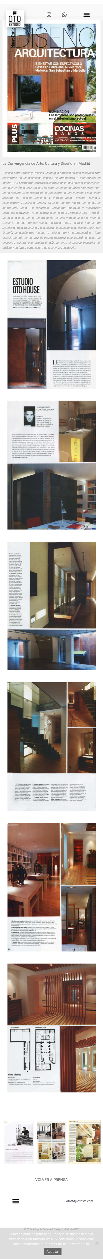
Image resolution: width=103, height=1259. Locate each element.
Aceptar (52, 1252)
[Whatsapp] (64, 15)
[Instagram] (49, 15)
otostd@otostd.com (79, 1201)
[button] (87, 14)
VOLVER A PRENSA (51, 1179)
